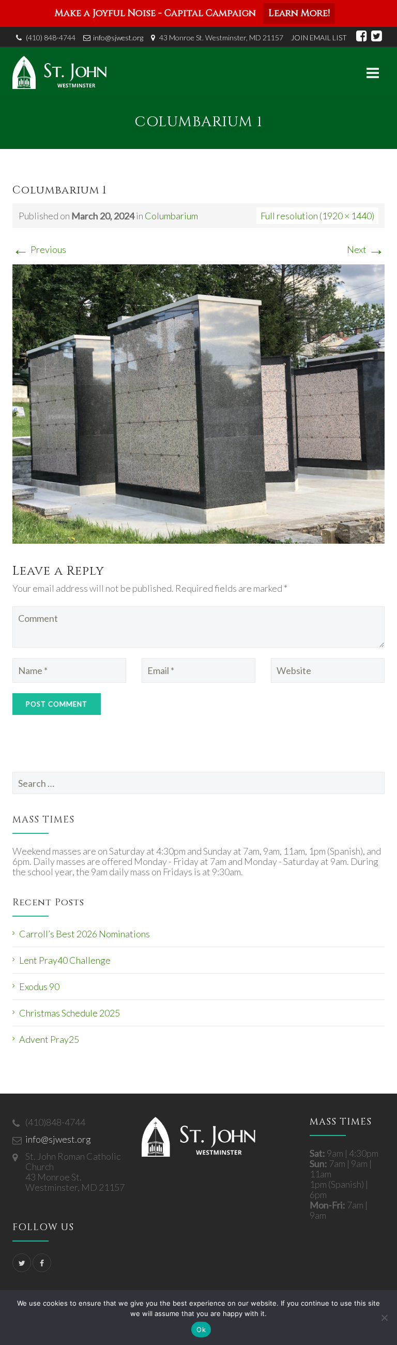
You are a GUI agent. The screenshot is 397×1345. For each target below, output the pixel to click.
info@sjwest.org (118, 37)
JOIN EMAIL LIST (319, 37)
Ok (201, 1329)
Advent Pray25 (49, 1039)
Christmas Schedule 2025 (69, 1013)
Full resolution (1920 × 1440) (317, 215)
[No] (384, 1317)
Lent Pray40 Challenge (65, 960)
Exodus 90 (39, 986)
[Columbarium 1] (198, 402)
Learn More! (299, 13)
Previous (39, 249)
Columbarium (171, 215)
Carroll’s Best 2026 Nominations (84, 933)
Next (366, 249)
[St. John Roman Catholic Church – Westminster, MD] (59, 72)
